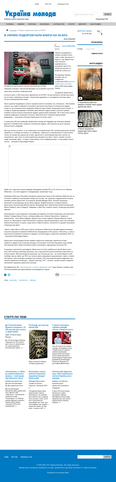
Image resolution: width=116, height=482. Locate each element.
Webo (67, 473)
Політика (32, 24)
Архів (37, 4)
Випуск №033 (84, 31)
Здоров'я (82, 24)
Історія (71, 24)
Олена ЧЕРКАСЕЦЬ (68, 46)
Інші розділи (95, 24)
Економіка (44, 24)
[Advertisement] (39, 298)
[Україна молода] (30, 14)
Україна (33, 280)
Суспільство (58, 24)
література (24, 280)
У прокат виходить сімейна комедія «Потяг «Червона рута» (62, 327)
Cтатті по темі (15, 317)
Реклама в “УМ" (63, 4)
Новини (20, 24)
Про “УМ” (48, 4)
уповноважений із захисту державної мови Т (36, 267)
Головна (10, 24)
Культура (13, 280)
